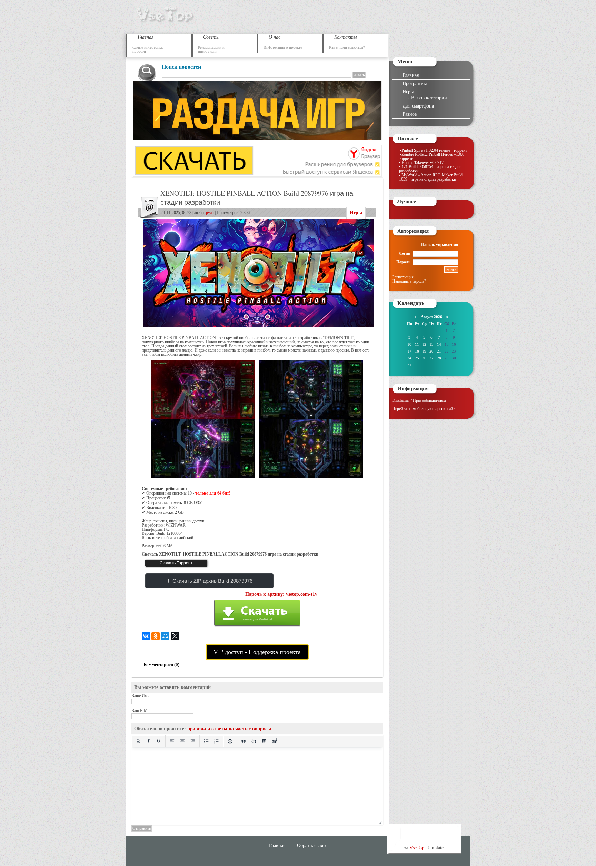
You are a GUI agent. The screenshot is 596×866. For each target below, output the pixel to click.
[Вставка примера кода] (254, 741)
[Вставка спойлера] (264, 741)
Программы (415, 83)
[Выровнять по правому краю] (193, 741)
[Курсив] (148, 741)
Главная (411, 75)
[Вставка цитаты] (243, 741)
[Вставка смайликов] (230, 741)
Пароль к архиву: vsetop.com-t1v (281, 594)
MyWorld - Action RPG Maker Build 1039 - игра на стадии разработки (431, 177)
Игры (356, 212)
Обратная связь (312, 845)
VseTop (416, 847)
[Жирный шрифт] (138, 741)
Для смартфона (418, 106)
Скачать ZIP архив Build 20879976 (212, 581)
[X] (175, 636)
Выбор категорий (429, 97)
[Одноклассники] (155, 636)
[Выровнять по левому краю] (172, 741)
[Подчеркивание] (158, 741)
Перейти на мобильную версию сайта (424, 409)
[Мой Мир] (165, 636)
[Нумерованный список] (216, 741)
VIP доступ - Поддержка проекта (257, 652)
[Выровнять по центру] (182, 741)
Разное (410, 114)
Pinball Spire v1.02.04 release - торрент (434, 150)
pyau (210, 213)
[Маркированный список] (206, 741)
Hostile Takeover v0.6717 (422, 163)
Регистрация (403, 277)
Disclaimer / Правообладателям (419, 400)
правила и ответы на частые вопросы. (229, 728)
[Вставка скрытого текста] (274, 741)
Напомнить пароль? (409, 281)
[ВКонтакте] (146, 636)
